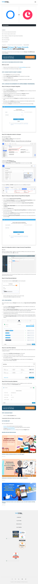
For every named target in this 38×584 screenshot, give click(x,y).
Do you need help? (5, 41)
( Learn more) (15, 252)
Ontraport (5, 426)
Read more (3, 456)
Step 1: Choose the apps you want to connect (9, 33)
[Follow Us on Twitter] (25, 579)
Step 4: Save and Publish (5, 39)
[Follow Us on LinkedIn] (18, 579)
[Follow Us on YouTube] (22, 579)
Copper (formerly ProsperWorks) (8, 427)
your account (13, 429)
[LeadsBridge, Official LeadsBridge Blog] (5, 1)
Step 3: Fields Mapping (5, 37)
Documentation (6, 25)
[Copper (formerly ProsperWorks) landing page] (27, 14)
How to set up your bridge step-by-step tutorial (9, 31)
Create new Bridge (22, 67)
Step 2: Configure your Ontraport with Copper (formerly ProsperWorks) (12, 35)
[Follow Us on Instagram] (15, 579)
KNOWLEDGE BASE (11, 428)
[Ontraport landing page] (10, 14)
